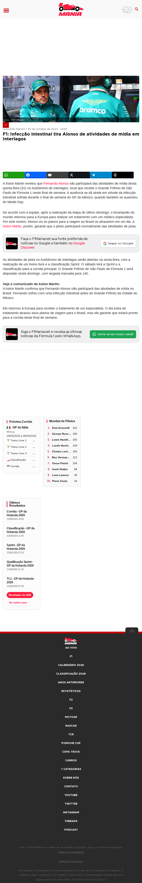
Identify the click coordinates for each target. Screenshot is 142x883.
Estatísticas (71, 691)
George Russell (61, 433)
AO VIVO (71, 648)
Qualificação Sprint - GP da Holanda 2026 (20, 563)
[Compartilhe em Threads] (123, 175)
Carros (71, 760)
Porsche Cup (71, 743)
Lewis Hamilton (61, 439)
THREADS (71, 821)
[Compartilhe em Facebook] (35, 175)
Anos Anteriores (71, 682)
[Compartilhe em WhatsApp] (14, 175)
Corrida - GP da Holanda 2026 (17, 513)
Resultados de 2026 (20, 595)
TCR (71, 734)
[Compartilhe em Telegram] (101, 175)
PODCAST (71, 830)
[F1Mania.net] (71, 9)
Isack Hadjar (60, 469)
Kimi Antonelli (61, 427)
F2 (71, 700)
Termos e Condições (71, 861)
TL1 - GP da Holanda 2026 (20, 580)
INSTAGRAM (71, 812)
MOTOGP (71, 717)
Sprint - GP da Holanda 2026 (16, 546)
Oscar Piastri (60, 463)
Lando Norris (60, 445)
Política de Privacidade (71, 852)
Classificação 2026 (71, 674)
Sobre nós (71, 778)
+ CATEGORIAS (71, 769)
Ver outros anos (18, 602)
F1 (6, 125)
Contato (71, 786)
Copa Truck (71, 752)
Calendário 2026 (71, 665)
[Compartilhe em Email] (57, 175)
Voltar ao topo (131, 632)
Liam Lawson (60, 475)
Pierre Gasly (59, 480)
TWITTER (71, 804)
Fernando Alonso (56, 183)
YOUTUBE (71, 795)
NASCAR (71, 726)
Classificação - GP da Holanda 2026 (21, 530)
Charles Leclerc (62, 451)
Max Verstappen (62, 457)
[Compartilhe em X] (79, 175)
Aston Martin (12, 226)
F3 (71, 708)
